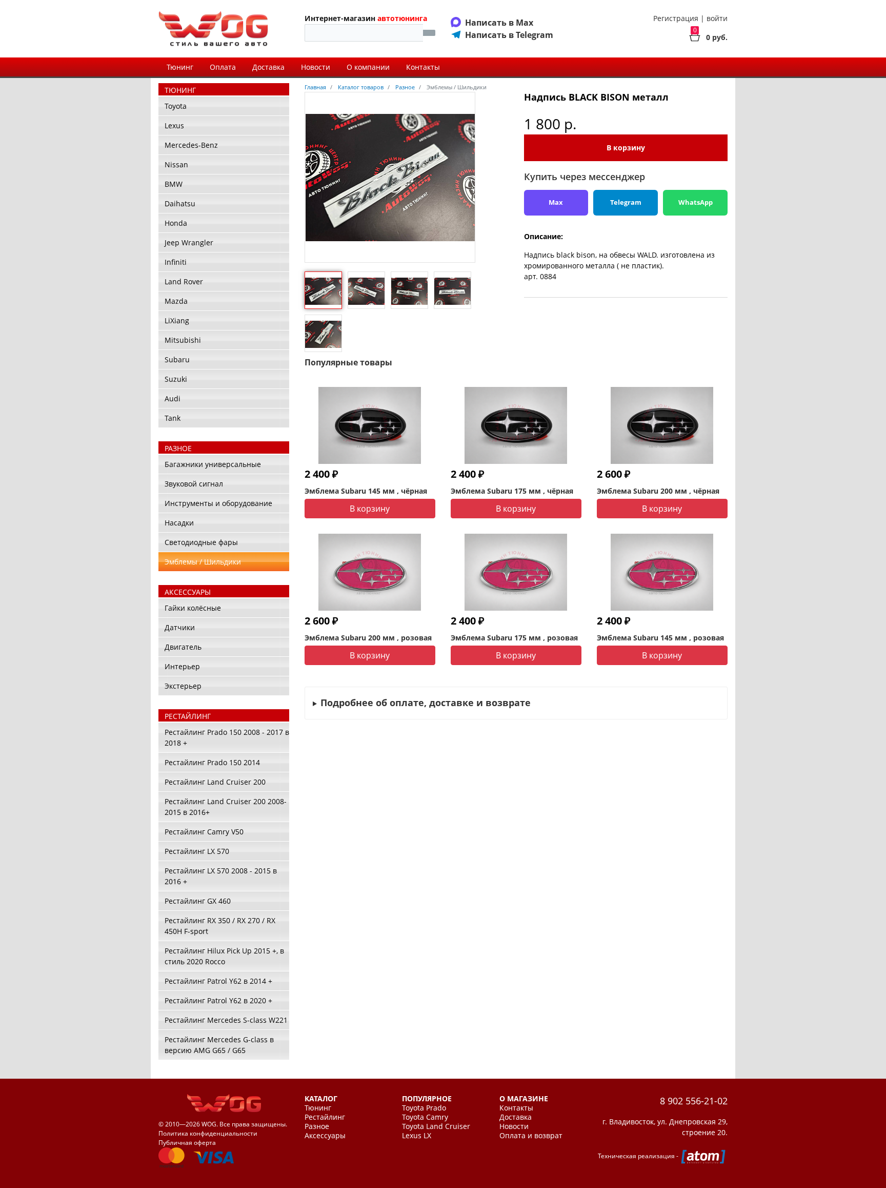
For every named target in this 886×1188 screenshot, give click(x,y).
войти (717, 18)
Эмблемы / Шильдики (203, 562)
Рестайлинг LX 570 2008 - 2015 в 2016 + (221, 876)
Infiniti (176, 262)
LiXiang (177, 320)
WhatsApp (695, 202)
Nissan (176, 164)
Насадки (179, 523)
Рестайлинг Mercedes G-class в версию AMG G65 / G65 (219, 1045)
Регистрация (675, 18)
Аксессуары (325, 1135)
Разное (317, 1126)
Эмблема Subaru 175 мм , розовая (514, 637)
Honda (176, 223)
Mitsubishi (183, 340)
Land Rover (184, 281)
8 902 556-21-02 (694, 1101)
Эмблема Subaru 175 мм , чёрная (512, 491)
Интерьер (182, 666)
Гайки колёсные (193, 608)
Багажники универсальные (213, 464)
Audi (172, 398)
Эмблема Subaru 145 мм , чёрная (366, 491)
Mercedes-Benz (191, 145)
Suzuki (176, 379)
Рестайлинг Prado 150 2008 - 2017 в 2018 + (227, 737)
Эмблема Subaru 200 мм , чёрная (658, 491)
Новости (315, 67)
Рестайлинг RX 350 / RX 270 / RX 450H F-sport (220, 926)
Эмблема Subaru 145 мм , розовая (660, 637)
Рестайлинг (325, 1117)
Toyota (176, 106)
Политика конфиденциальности (207, 1133)
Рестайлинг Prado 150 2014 (212, 762)
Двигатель (183, 647)
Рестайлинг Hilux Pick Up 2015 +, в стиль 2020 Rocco (224, 956)
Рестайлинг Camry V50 (204, 831)
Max (556, 202)
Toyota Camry (425, 1117)
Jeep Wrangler (189, 242)
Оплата (223, 67)
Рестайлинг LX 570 (197, 851)
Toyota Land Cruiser (436, 1126)
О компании (368, 67)
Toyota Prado (424, 1108)
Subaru (177, 359)
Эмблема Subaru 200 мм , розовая (368, 637)
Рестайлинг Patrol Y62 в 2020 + (218, 1000)
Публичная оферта (187, 1142)
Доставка (268, 67)
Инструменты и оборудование (218, 503)
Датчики (180, 627)
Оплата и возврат (530, 1135)
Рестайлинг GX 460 (198, 901)
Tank (172, 418)
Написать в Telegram (509, 35)
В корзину (626, 147)
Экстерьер (183, 686)
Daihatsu (180, 203)
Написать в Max (499, 22)
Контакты (423, 67)
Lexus (174, 125)
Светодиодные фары (201, 542)
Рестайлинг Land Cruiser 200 (215, 782)
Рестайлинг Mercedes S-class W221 (226, 1020)
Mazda (176, 301)
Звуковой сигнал (194, 484)
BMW (174, 184)
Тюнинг (180, 67)
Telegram (625, 202)
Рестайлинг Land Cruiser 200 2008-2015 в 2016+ (226, 806)
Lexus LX (416, 1135)
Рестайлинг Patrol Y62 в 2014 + (218, 981)
